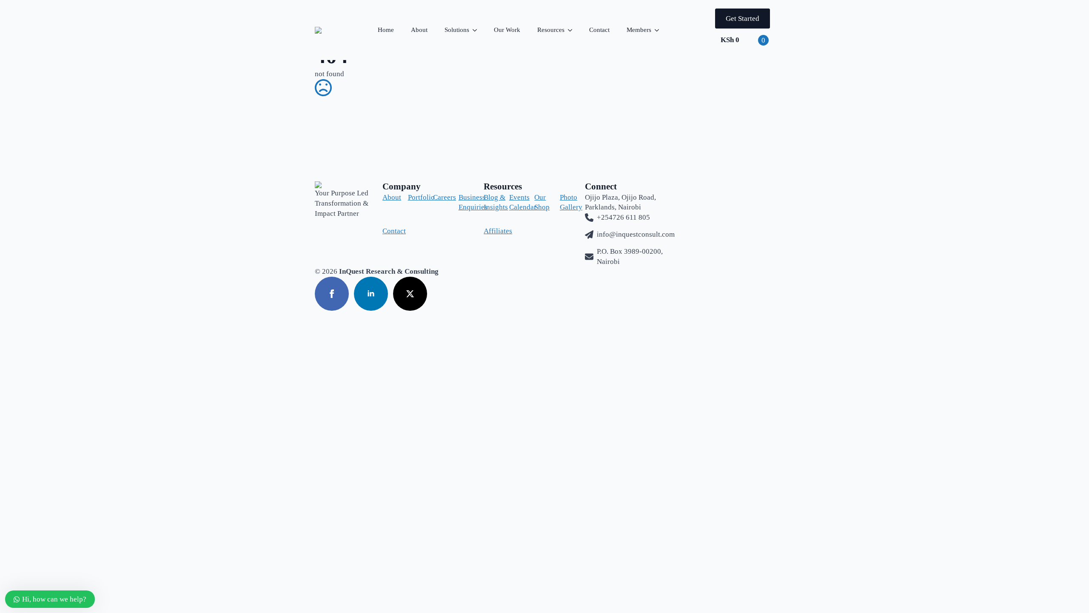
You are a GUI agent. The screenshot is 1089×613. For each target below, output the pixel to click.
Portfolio (414, 197)
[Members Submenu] (659, 30)
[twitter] (410, 294)
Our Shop (540, 202)
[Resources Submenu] (572, 30)
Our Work (507, 29)
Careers (439, 197)
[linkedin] (371, 294)
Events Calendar (515, 202)
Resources (550, 29)
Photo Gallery (566, 202)
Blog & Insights (490, 202)
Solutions (457, 29)
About (419, 29)
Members (639, 29)
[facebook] (332, 294)
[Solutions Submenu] (477, 30)
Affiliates (490, 231)
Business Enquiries (464, 202)
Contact (599, 29)
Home (386, 29)
